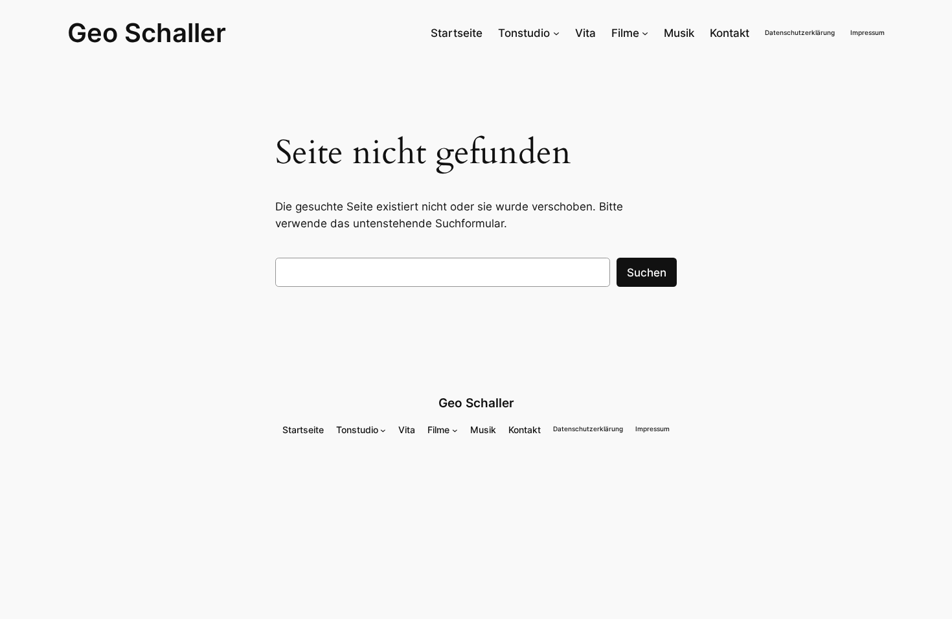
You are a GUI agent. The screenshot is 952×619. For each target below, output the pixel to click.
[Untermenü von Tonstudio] (556, 33)
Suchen (646, 272)
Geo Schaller (146, 33)
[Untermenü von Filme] (645, 33)
